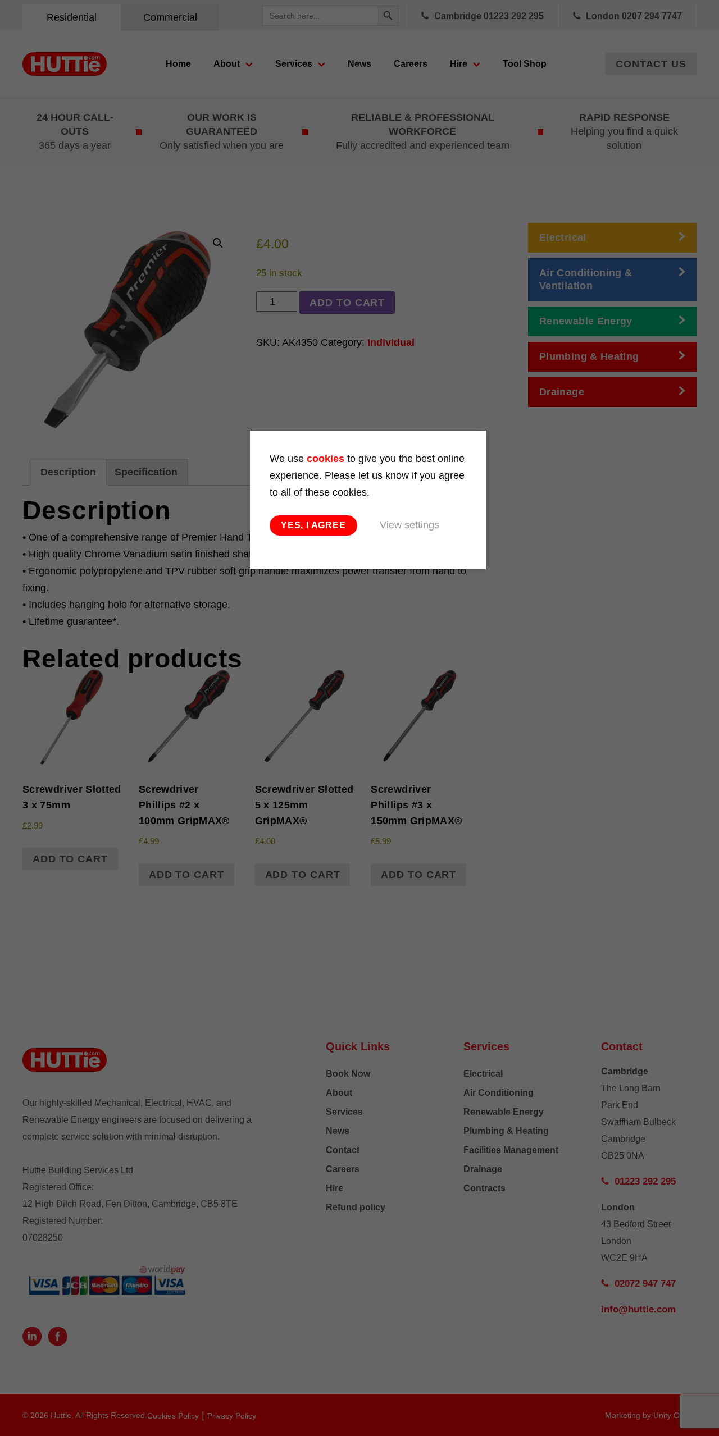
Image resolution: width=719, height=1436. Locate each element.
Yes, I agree (313, 525)
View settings (409, 525)
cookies (325, 458)
